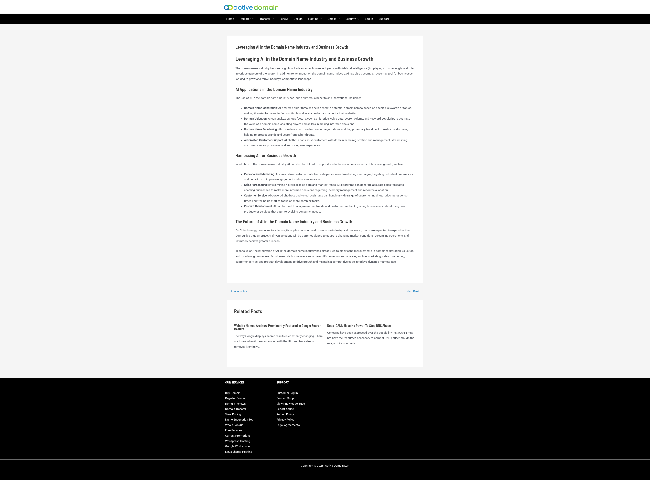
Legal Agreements (288, 425)
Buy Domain (232, 393)
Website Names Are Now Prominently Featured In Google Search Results (277, 327)
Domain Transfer (235, 409)
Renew (283, 18)
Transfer (265, 18)
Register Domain (235, 398)
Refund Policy (285, 414)
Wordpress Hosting (237, 441)
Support (384, 18)
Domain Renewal (235, 403)
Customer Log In (287, 393)
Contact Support (287, 398)
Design (298, 18)
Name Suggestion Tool (239, 419)
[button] (252, 19)
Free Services (233, 430)
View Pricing (233, 414)
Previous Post (238, 291)
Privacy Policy (285, 419)
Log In (369, 18)
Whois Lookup (234, 425)
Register (245, 18)
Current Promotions (238, 435)
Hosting (313, 18)
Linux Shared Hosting (238, 451)
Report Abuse (285, 409)
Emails (332, 18)
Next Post (415, 291)
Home (230, 18)
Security (350, 18)
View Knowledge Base (290, 403)
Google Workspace (237, 446)
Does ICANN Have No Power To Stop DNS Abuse (359, 326)
